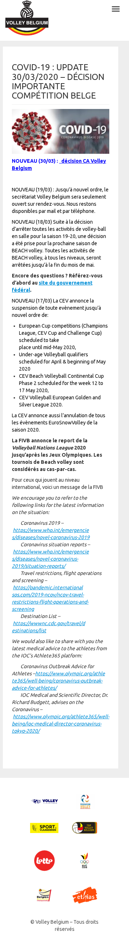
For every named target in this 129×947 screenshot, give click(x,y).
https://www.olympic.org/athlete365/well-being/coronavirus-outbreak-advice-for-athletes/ (58, 681)
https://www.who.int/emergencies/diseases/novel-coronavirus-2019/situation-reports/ (50, 559)
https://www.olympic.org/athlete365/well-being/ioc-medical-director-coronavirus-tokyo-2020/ (60, 724)
